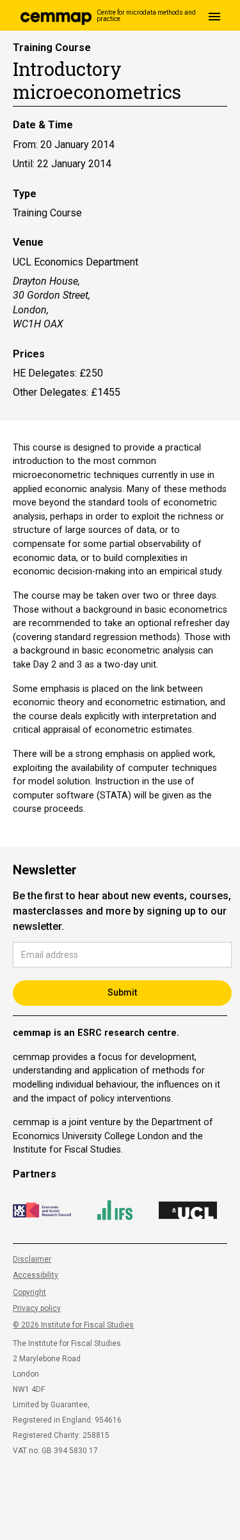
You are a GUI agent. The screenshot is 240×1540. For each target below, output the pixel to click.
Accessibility (35, 1275)
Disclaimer (32, 1259)
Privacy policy (37, 1308)
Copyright (29, 1292)
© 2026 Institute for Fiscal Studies (73, 1324)
